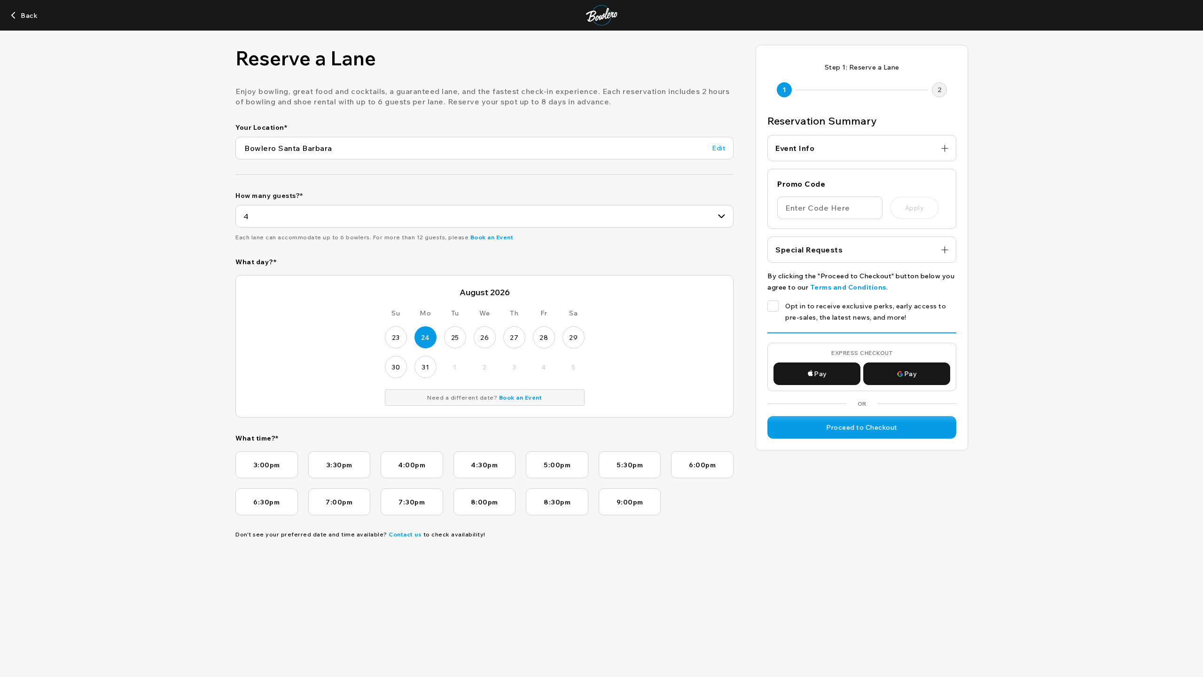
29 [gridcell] (573, 337)
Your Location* (261, 127)
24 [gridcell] (425, 337)
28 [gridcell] (543, 337)
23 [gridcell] (396, 337)
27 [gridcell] (514, 337)
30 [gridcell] (395, 367)
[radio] (266, 464)
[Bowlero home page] (601, 15)
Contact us (405, 534)
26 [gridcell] (484, 337)
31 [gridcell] (425, 367)
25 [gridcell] (455, 337)
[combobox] (484, 216)
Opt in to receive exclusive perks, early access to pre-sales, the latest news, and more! (865, 312)
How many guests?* (269, 195)
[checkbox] (773, 306)
